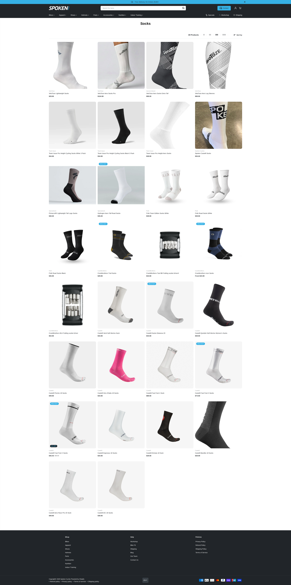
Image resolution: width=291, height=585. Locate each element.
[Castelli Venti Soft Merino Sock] (121, 305)
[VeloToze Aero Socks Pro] (121, 65)
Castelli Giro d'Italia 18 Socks (108, 393)
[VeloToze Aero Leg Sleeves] (218, 65)
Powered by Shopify (77, 579)
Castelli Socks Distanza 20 (155, 333)
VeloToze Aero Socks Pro (107, 93)
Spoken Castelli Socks (203, 153)
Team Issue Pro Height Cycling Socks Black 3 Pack (116, 153)
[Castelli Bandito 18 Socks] (218, 424)
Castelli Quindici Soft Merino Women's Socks (211, 333)
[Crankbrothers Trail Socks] (121, 245)
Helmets (84, 15)
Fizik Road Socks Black (57, 273)
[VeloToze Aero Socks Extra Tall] (169, 65)
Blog (132, 552)
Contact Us (134, 560)
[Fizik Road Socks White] (218, 185)
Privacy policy (67, 581)
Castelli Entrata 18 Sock (154, 453)
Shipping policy (93, 581)
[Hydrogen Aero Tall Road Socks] (121, 185)
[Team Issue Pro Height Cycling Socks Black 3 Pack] (121, 125)
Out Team (133, 556)
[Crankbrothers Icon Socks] (218, 245)
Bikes (51, 15)
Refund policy (55, 581)
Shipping (133, 549)
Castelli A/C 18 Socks (105, 513)
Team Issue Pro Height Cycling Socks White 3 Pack (67, 153)
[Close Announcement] (245, 2)
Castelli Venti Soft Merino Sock (109, 333)
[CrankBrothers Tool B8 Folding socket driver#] (169, 245)
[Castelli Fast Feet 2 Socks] (72, 424)
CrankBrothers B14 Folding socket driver (63, 333)
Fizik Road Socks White (203, 213)
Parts (95, 15)
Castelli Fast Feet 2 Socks (58, 453)
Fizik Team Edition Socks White (157, 213)
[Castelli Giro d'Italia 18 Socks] (121, 365)
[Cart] (240, 8)
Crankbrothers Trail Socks (107, 273)
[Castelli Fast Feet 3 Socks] (218, 365)
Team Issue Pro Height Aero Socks (158, 153)
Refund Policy (200, 545)
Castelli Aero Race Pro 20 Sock (60, 513)
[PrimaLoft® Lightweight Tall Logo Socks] (72, 185)
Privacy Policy (200, 541)
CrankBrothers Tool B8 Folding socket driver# (162, 273)
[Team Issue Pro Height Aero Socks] (169, 125)
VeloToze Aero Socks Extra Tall (157, 93)
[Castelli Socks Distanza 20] (169, 305)
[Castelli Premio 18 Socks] (72, 365)
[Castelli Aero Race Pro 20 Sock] (72, 484)
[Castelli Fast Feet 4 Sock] (169, 365)
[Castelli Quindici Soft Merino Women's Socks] (218, 305)
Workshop (134, 541)
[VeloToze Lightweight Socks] (72, 65)
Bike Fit (133, 545)
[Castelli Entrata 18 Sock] (169, 424)
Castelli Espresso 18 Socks (107, 453)
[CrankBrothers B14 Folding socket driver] (72, 305)
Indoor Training (136, 15)
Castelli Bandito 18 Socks (204, 453)
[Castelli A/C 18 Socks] (121, 484)
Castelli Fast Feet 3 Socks (204, 393)
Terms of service (80, 581)
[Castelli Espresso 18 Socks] (121, 424)
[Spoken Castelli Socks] (218, 125)
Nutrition (122, 15)
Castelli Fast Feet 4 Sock (155, 393)
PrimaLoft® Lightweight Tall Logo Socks (63, 213)
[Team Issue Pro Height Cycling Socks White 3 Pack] (72, 125)
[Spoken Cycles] (59, 8)
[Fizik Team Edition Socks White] (169, 185)
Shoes (73, 15)
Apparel (62, 15)
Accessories (108, 15)
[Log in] (235, 8)
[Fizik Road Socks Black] (72, 245)
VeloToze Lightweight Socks (59, 93)
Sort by (239, 35)
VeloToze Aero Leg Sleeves (205, 93)
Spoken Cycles (65, 579)
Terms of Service (202, 552)
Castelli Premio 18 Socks (58, 393)
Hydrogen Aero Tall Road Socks (109, 213)
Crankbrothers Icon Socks (204, 273)
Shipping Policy (201, 549)
